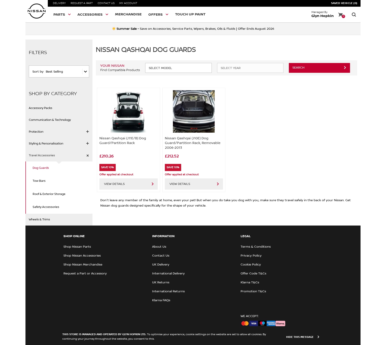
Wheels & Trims (39, 219)
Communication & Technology (50, 120)
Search (298, 67)
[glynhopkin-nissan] (36, 11)
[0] (340, 14)
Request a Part (82, 3)
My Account (128, 3)
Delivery (59, 3)
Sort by (38, 71)
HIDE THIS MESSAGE (300, 337)
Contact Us (106, 3)
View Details (114, 184)
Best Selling (54, 71)
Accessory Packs (40, 108)
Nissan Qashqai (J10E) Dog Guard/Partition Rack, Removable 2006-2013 (192, 143)
